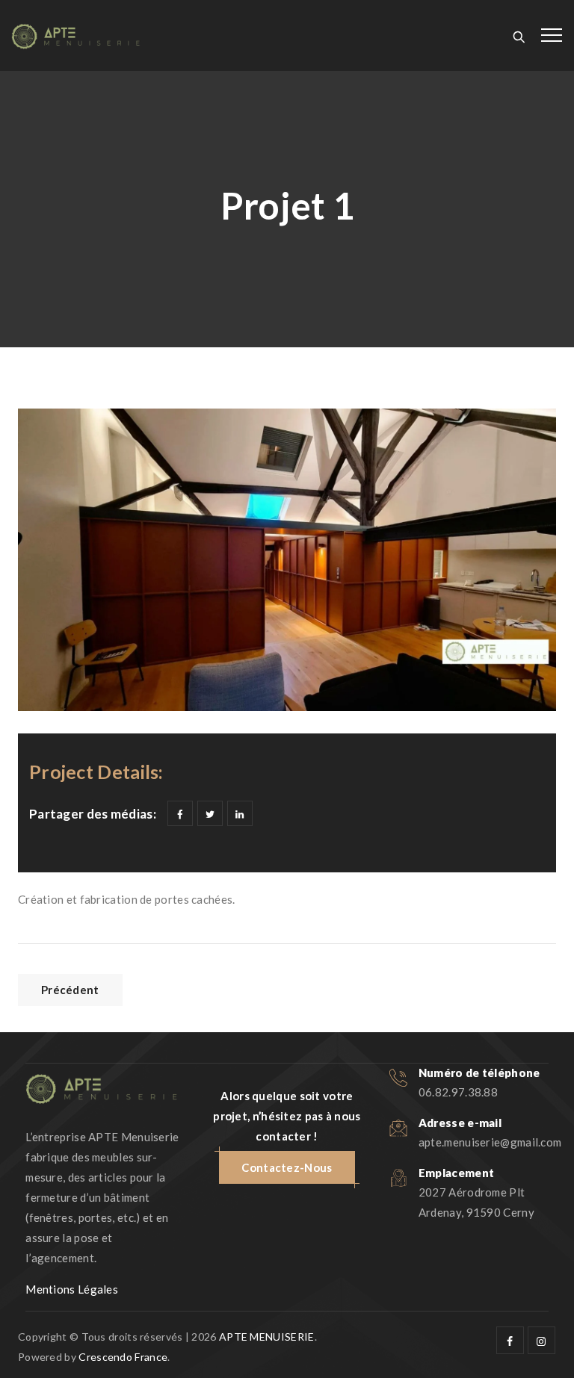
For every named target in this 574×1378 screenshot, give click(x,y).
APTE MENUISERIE (267, 1336)
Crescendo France (122, 1356)
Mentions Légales (71, 1289)
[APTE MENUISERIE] (76, 35)
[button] (286, 1167)
